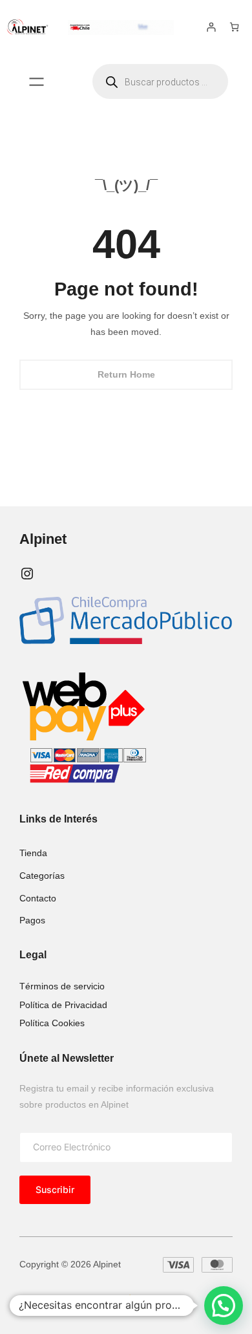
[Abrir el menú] (36, 81)
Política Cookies (52, 1023)
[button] (223, 1305)
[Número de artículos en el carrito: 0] (234, 27)
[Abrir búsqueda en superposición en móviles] (160, 81)
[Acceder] (211, 27)
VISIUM (103, 1300)
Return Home (126, 374)
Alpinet (43, 539)
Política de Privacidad (63, 1005)
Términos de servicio (62, 986)
